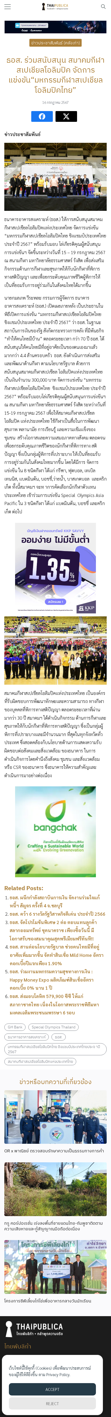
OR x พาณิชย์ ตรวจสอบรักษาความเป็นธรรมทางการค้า (54, 1150)
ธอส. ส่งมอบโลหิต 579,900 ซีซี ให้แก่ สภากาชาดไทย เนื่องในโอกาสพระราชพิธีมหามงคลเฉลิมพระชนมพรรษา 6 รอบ (54, 1004)
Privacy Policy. (58, 1374)
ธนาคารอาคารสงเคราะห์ (27, 1036)
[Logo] (55, 7)
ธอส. (59, 1036)
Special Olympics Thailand (53, 1026)
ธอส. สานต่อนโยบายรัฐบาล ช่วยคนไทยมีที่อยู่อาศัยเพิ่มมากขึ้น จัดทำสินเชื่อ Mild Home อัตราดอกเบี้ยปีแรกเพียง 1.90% (56, 955)
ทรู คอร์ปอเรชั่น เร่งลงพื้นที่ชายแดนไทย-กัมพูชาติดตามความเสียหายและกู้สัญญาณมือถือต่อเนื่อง (53, 1225)
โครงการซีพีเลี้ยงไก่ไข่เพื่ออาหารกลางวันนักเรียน (47, 1301)
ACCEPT (52, 1389)
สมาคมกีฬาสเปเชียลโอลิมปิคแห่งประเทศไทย (40, 1061)
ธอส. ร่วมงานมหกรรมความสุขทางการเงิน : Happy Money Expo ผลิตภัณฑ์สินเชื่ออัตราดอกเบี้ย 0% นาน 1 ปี (51, 979)
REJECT (52, 1403)
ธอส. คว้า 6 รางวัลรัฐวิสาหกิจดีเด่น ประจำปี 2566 (57, 914)
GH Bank (15, 1026)
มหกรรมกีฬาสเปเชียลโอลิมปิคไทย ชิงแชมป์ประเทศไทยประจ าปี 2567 (54, 1049)
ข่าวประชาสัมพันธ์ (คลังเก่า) (55, 42)
